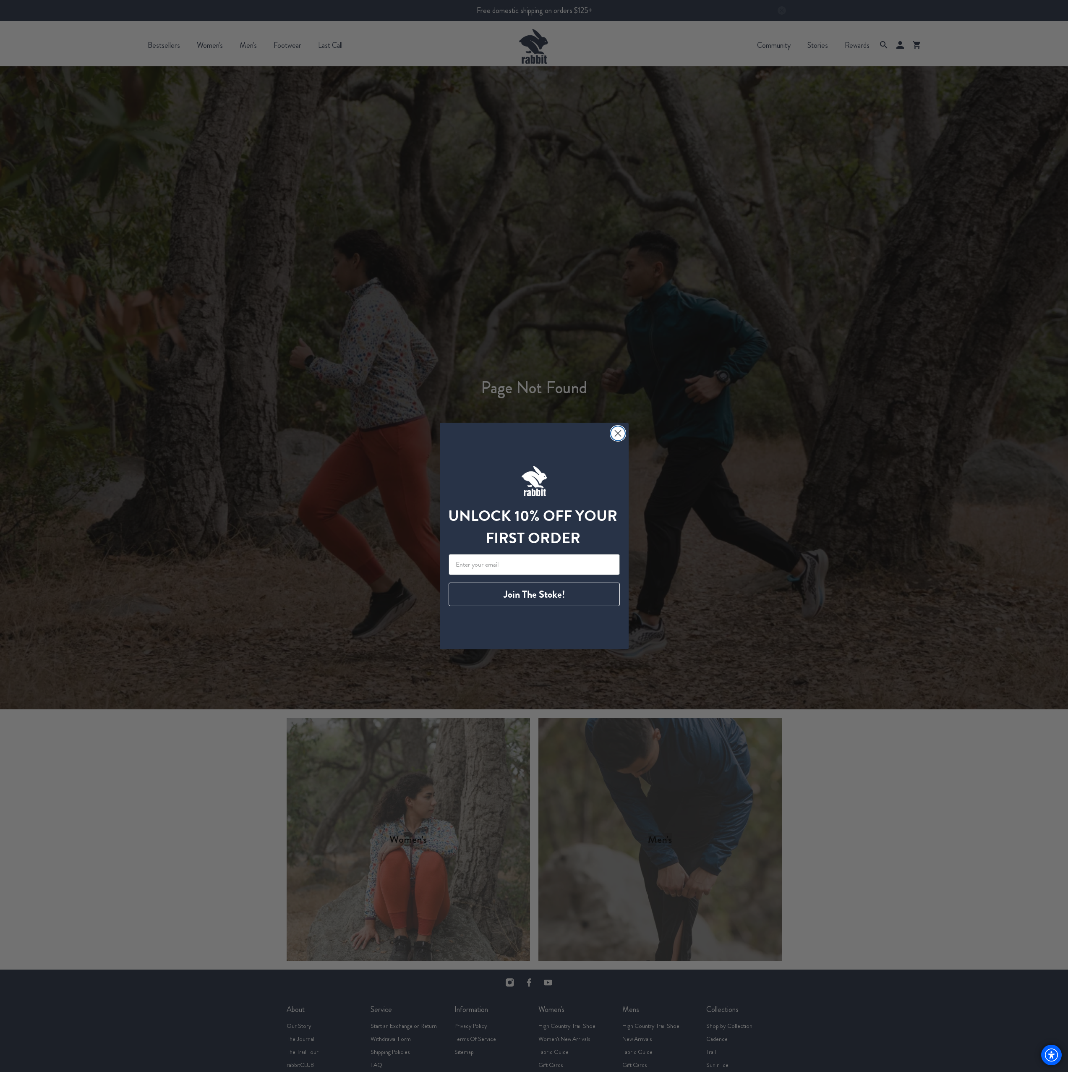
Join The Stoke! (534, 594)
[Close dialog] (618, 433)
